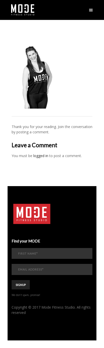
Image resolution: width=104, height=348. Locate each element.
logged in (40, 155)
